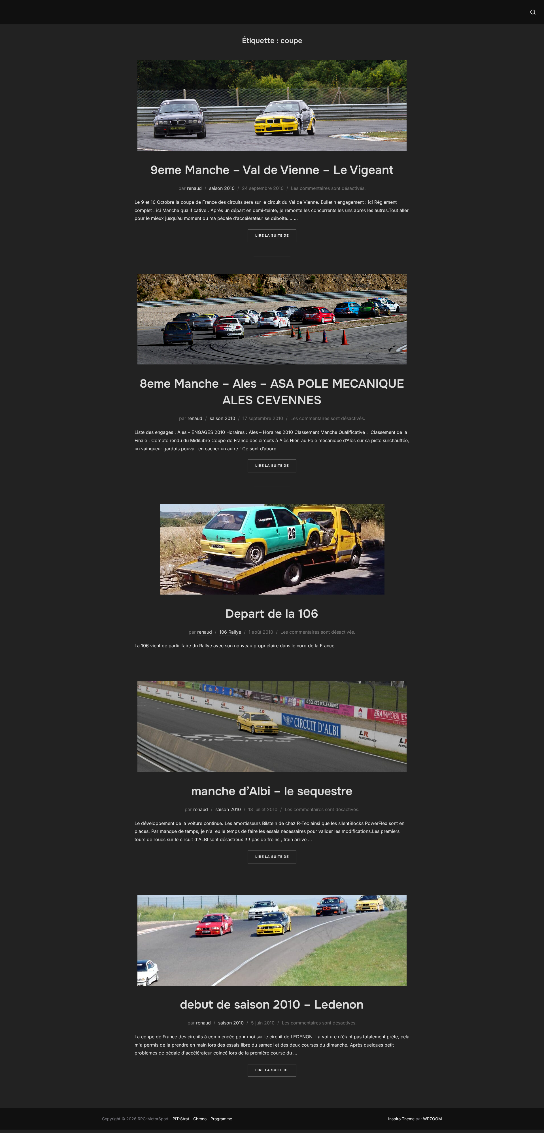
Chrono (200, 1118)
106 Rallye (230, 632)
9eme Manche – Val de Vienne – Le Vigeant (271, 170)
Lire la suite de (275, 235)
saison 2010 (222, 188)
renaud (194, 188)
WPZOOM (432, 1118)
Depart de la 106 (271, 613)
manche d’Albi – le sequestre (271, 791)
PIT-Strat (181, 1118)
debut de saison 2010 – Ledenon (272, 1004)
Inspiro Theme (401, 1118)
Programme (222, 1118)
